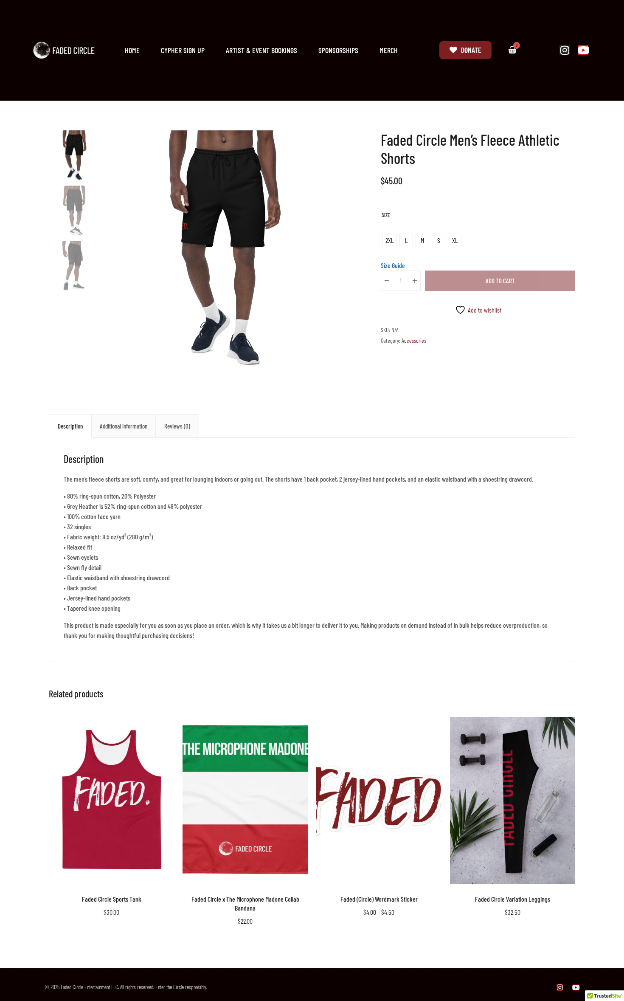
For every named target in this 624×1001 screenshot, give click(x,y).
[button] (332, 141)
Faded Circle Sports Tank (111, 899)
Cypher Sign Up (183, 50)
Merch (388, 50)
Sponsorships (338, 50)
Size (386, 214)
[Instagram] (564, 50)
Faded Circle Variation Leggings (512, 899)
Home (132, 50)
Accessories (414, 340)
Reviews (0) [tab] (177, 426)
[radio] (389, 240)
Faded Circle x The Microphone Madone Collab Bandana (245, 903)
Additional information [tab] (123, 426)
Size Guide (393, 265)
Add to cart (500, 281)
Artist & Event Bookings (261, 50)
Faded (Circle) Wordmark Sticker (379, 899)
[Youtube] (583, 50)
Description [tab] (70, 426)
